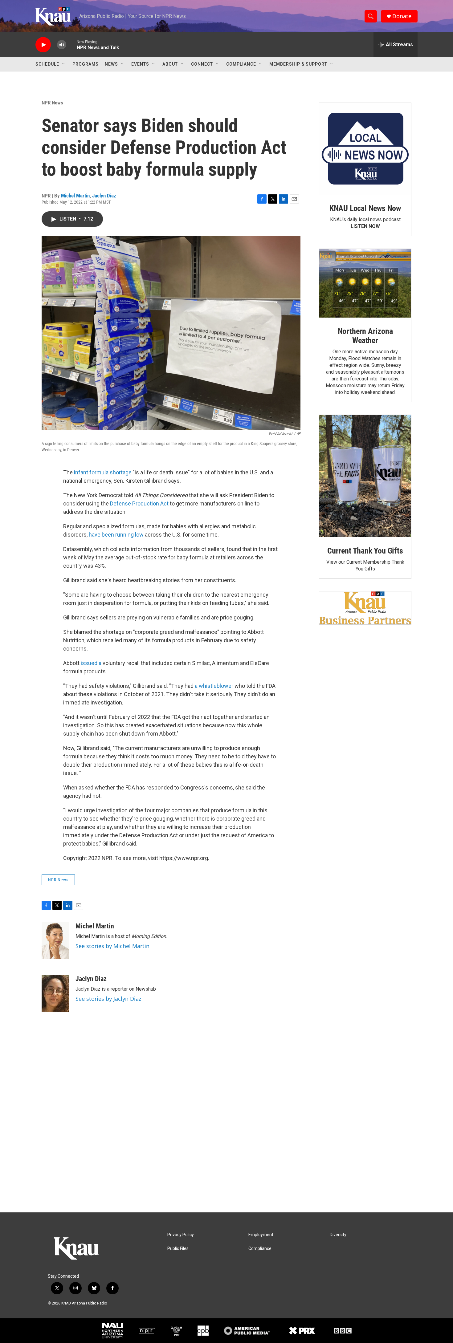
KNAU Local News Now (365, 208)
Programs (85, 64)
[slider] (71, 44)
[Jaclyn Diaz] (55, 993)
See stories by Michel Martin (112, 946)
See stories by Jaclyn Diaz (108, 998)
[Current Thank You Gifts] (365, 476)
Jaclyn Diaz (104, 196)
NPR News (52, 102)
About (170, 64)
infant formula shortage (103, 472)
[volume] (61, 45)
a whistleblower (214, 686)
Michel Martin (75, 196)
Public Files (178, 1248)
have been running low (116, 534)
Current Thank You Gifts (365, 550)
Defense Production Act (139, 503)
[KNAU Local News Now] (365, 149)
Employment (260, 1234)
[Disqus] (226, 1129)
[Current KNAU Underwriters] (365, 607)
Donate (401, 16)
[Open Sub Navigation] (63, 64)
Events (140, 64)
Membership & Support (298, 64)
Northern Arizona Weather (365, 336)
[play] (43, 44)
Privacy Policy (180, 1234)
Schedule (47, 64)
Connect (202, 64)
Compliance (241, 64)
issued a (92, 663)
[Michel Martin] (55, 940)
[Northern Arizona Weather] (365, 283)
